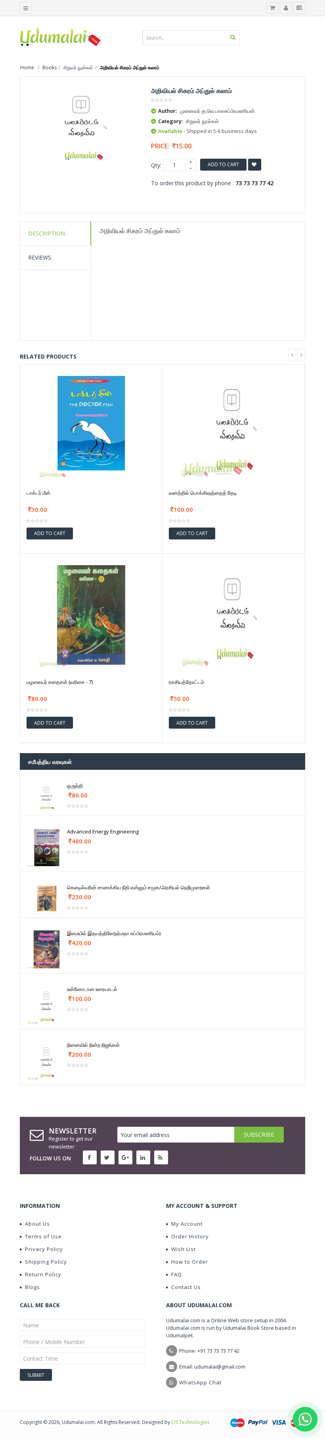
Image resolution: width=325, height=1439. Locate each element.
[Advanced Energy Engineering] (47, 847)
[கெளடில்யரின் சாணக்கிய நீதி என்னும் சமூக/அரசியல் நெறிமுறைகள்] (47, 898)
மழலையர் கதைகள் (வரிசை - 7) (60, 681)
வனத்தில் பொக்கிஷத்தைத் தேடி (203, 492)
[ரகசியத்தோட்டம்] (233, 614)
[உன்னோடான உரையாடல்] (47, 1004)
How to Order (189, 1261)
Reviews (39, 257)
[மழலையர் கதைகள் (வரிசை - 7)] (91, 614)
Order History (190, 1236)
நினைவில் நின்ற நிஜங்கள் (93, 1044)
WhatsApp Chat (200, 1382)
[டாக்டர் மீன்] (91, 425)
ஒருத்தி (75, 785)
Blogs (32, 1287)
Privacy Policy (44, 1249)
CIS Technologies (190, 1422)
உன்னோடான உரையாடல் (92, 989)
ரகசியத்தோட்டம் (186, 681)
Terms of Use (43, 1236)
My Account (187, 1223)
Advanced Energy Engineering (103, 831)
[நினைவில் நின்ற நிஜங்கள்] (47, 1060)
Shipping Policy (46, 1261)
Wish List (183, 1249)
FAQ (176, 1274)
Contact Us (186, 1287)
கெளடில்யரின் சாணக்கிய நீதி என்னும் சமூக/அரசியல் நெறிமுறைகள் (138, 887)
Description (46, 233)
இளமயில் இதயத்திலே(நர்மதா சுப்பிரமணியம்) (114, 933)
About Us (37, 1223)
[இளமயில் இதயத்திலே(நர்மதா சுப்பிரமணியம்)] (47, 949)
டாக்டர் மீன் (38, 492)
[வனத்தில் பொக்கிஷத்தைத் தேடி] (233, 425)
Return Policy (43, 1274)
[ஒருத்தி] (47, 796)
